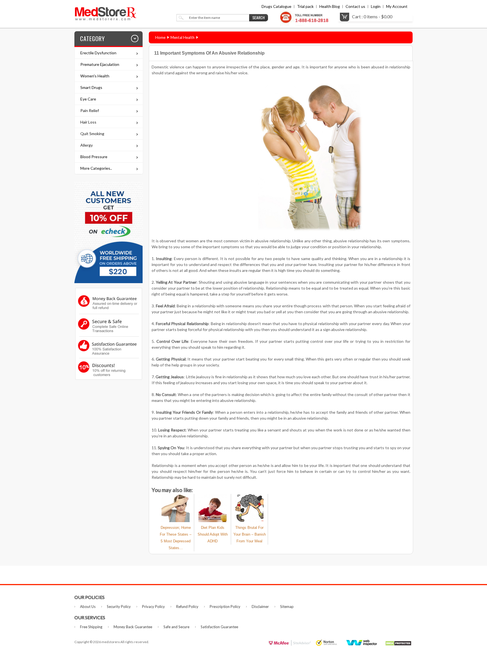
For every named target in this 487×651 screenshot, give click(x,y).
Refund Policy (187, 606)
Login (375, 6)
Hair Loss (88, 122)
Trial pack (305, 6)
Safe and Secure (176, 627)
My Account (397, 6)
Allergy (86, 145)
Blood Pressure (93, 156)
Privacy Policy (153, 606)
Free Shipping (91, 627)
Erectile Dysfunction (98, 52)
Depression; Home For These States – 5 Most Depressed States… (175, 537)
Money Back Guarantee (133, 627)
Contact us (355, 6)
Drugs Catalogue (276, 6)
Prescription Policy (225, 606)
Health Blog (329, 6)
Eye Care (88, 99)
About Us (88, 606)
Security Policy (119, 606)
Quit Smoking (92, 133)
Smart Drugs (91, 87)
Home (160, 37)
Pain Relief (89, 110)
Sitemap (287, 606)
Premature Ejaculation (99, 64)
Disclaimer (260, 606)
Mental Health (182, 37)
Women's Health (94, 75)
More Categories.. (96, 168)
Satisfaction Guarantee (219, 627)
